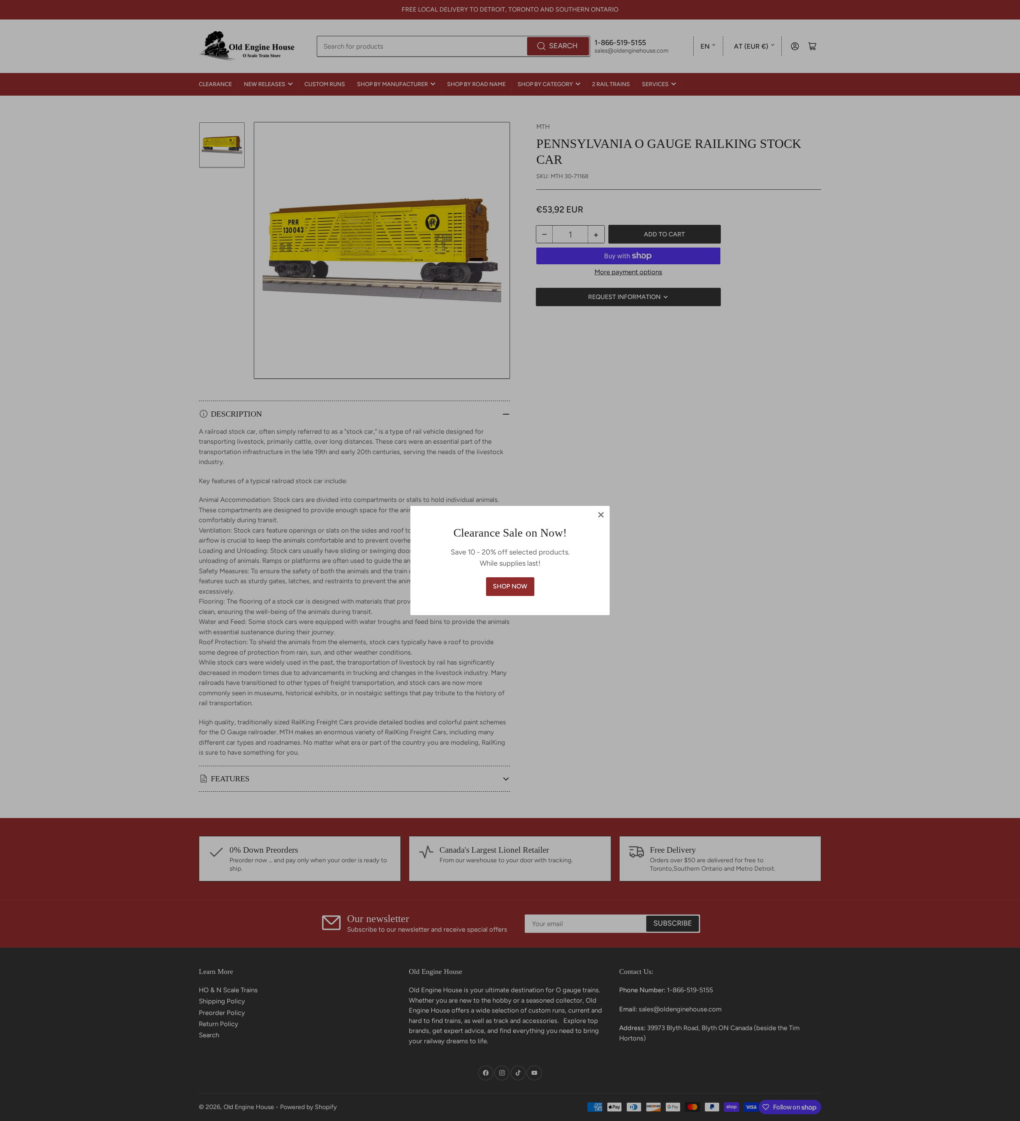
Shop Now (510, 586)
